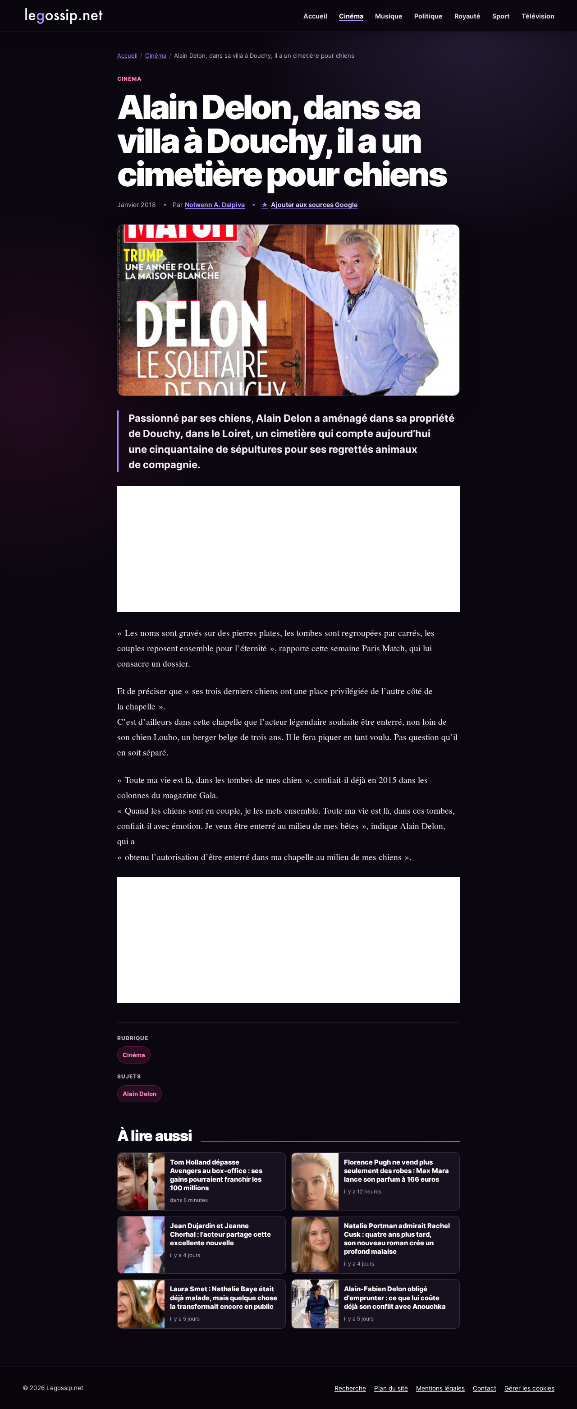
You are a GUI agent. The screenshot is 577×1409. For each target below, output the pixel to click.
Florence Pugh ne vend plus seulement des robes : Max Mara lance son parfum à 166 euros (396, 1170)
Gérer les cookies (529, 1388)
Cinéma (351, 16)
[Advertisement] (288, 549)
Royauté (467, 16)
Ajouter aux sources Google (314, 204)
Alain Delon (139, 1093)
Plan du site (391, 1388)
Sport (501, 16)
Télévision (538, 16)
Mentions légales (440, 1388)
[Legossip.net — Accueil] (63, 16)
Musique (389, 16)
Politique (428, 16)
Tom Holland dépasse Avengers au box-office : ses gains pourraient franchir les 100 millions (216, 1175)
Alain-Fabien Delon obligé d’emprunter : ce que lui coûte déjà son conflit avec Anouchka (395, 1297)
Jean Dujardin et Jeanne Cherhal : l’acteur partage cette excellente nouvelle (220, 1234)
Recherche (350, 1388)
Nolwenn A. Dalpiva (215, 204)
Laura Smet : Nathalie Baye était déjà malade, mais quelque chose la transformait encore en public (223, 1297)
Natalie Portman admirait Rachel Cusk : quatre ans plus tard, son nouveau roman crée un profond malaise (397, 1239)
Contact (484, 1388)
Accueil (315, 16)
